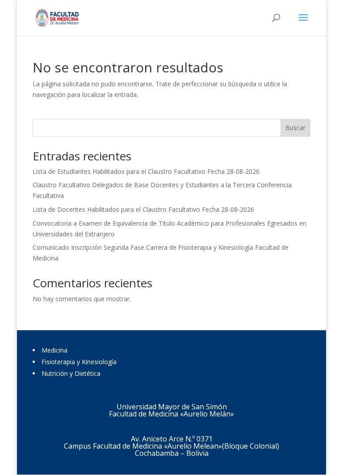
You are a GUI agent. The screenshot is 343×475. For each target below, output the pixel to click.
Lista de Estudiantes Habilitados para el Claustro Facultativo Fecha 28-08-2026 (146, 171)
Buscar (295, 127)
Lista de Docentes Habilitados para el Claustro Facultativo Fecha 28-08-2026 (143, 209)
